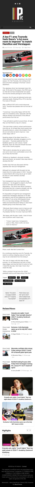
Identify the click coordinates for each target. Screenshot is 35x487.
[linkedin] (20, 4)
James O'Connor (8, 47)
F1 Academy (15, 394)
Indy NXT (20, 419)
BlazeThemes (18, 484)
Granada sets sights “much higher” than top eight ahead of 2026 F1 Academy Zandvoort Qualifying (17, 399)
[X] (7, 75)
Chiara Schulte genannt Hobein (21, 322)
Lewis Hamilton (8, 280)
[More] (29, 75)
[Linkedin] (13, 75)
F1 (18, 277)
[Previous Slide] (27, 430)
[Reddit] (10, 75)
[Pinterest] (16, 75)
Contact (24, 466)
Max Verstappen (20, 280)
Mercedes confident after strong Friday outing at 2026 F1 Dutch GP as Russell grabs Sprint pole (21, 350)
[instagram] (18, 4)
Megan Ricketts (16, 334)
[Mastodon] (20, 75)
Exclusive (14, 419)
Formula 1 (6, 33)
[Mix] (23, 75)
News (12, 33)
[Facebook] (4, 75)
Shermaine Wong (17, 355)
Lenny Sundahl (16, 370)
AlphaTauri (12, 277)
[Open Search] (30, 27)
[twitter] (15, 4)
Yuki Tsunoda (8, 283)
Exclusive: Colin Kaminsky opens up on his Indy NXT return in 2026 (21, 329)
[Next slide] (30, 430)
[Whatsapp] (26, 75)
